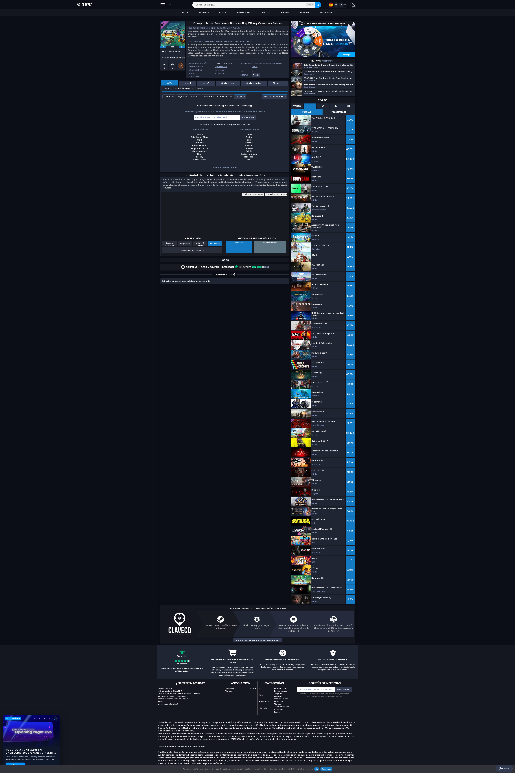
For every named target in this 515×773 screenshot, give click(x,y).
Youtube (252, 688)
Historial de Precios (184, 88)
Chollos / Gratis (281, 699)
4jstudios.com (221, 67)
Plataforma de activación (216, 96)
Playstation (264, 701)
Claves (239, 96)
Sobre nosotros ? (165, 688)
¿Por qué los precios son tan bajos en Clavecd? (179, 693)
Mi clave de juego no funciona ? (172, 696)
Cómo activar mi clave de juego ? (173, 699)
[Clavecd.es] (84, 5)
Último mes (215, 243)
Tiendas (228, 691)
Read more (326, 769)
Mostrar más (328, 61)
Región (181, 96)
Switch (255, 67)
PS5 (260, 63)
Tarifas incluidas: (272, 96)
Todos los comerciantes (225, 167)
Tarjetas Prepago (278, 695)
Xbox (261, 695)
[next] (182, 47)
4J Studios (219, 70)
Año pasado (185, 243)
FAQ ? (160, 701)
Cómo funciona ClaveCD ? (170, 691)
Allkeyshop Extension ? (168, 704)
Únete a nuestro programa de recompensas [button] (257, 640)
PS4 (256, 63)
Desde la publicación (169, 244)
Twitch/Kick (230, 688)
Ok (316, 769)
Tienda (167, 96)
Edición (194, 96)
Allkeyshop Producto (279, 710)
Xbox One (267, 63)
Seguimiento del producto (192, 250)
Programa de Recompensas (280, 689)
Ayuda (505, 768)
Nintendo (263, 708)
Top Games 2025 (281, 706)
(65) (266, 267)
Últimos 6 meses (200, 244)
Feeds (200, 88)
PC (260, 688)
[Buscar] (318, 5)
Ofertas (167, 88)
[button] (353, 5)
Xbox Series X (276, 63)
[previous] (163, 47)
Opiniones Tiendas (278, 702)
